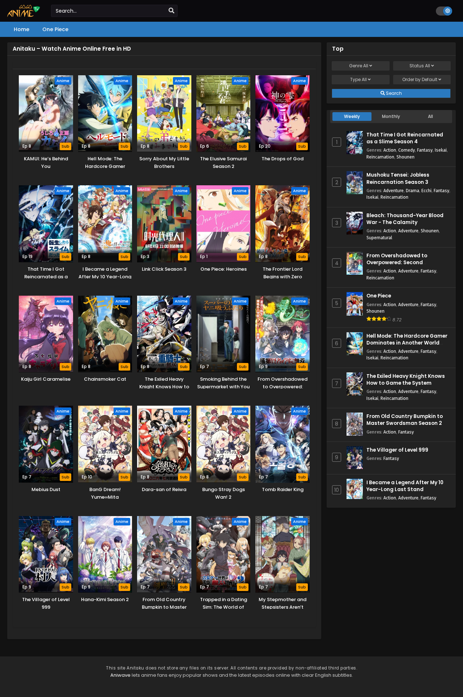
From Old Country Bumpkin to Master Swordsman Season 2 (404, 420)
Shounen (405, 157)
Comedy (406, 150)
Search (393, 93)
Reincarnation (380, 157)
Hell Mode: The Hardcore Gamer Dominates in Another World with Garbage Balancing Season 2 (408, 346)
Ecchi (426, 190)
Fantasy (425, 150)
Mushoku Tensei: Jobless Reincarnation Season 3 (397, 178)
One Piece (378, 295)
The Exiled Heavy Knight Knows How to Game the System (405, 379)
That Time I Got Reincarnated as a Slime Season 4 (404, 138)
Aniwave (120, 675)
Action (389, 150)
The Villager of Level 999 (397, 450)
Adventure (393, 190)
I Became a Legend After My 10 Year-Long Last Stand (404, 486)
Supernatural (379, 237)
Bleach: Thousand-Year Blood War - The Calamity (404, 219)
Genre (358, 66)
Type (358, 79)
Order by (419, 79)
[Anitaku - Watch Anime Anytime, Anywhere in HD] (23, 15)
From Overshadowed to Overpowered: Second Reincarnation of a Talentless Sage (404, 266)
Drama (412, 190)
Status (419, 66)
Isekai (441, 150)
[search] (171, 11)
